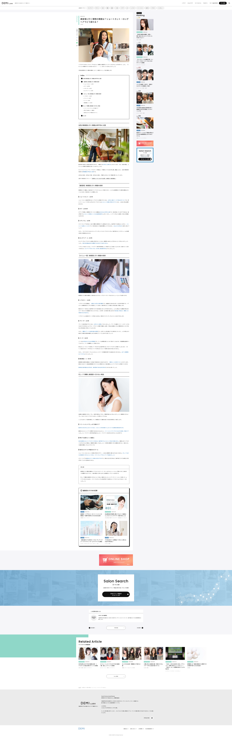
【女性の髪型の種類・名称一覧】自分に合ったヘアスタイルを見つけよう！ (144, 36)
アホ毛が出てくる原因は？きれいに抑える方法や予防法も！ (115, 540)
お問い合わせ (132, 728)
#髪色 (138, 138)
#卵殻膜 (188, 667)
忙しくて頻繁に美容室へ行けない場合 (91, 106)
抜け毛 (147, 8)
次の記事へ (139, 627)
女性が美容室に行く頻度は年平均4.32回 (92, 78)
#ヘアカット (168, 671)
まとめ (84, 115)
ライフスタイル (198, 3)
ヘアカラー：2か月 (88, 96)
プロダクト (205, 3)
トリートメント (140, 8)
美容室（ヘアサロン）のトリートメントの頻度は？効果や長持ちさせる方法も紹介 (91, 514)
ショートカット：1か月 (88, 84)
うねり (103, 8)
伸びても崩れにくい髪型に (89, 110)
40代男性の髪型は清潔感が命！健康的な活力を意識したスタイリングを (145, 109)
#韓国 (123, 667)
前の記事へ (93, 627)
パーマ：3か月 (87, 100)
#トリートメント (87, 517)
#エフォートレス (103, 667)
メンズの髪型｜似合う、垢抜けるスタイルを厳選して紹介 (144, 85)
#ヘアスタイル (89, 667)
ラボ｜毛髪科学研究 (214, 3)
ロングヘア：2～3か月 (88, 90)
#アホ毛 (106, 543)
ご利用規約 (140, 728)
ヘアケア (184, 3)
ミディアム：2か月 (88, 88)
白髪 (112, 8)
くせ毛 (116, 8)
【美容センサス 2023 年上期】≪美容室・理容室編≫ (104, 178)
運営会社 (125, 728)
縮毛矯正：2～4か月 (88, 102)
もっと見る (116, 676)
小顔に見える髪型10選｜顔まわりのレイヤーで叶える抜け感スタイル (153, 664)
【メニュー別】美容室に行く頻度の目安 (92, 94)
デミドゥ (97, 8)
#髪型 (140, 39)
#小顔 (145, 667)
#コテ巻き (133, 667)
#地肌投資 (119, 517)
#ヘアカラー (144, 138)
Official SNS (146, 718)
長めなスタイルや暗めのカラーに (90, 112)
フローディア (90, 8)
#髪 (97, 543)
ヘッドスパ (132, 8)
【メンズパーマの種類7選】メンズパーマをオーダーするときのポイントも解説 (145, 61)
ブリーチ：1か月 (87, 98)
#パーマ (126, 667)
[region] (116, 8)
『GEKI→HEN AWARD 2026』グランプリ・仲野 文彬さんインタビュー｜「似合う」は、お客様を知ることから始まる (175, 666)
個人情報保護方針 (149, 728)
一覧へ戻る (116, 627)
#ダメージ (94, 543)
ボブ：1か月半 (87, 86)
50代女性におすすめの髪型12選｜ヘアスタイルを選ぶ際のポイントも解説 (88, 664)
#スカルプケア (114, 517)
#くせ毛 (85, 543)
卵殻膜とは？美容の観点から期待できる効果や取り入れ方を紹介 (197, 664)
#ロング (129, 667)
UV (127, 8)
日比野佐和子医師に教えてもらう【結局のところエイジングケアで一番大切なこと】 (115, 514)
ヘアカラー (153, 8)
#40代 (141, 113)
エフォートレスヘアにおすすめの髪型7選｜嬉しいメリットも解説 (109, 664)
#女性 (138, 39)
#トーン (140, 138)
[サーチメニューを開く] (229, 3)
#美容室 (81, 24)
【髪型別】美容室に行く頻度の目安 (91, 81)
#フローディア (89, 543)
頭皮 (107, 8)
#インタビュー (124, 517)
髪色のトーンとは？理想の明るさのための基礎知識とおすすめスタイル (145, 134)
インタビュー (160, 8)
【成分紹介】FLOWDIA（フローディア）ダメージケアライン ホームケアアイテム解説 (91, 540)
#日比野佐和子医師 (108, 517)
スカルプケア (190, 3)
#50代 (80, 667)
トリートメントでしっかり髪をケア (91, 108)
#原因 (109, 543)
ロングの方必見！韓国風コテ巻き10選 (131, 664)
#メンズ (143, 64)
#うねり (81, 543)
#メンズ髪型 (142, 88)
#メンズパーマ (139, 64)
